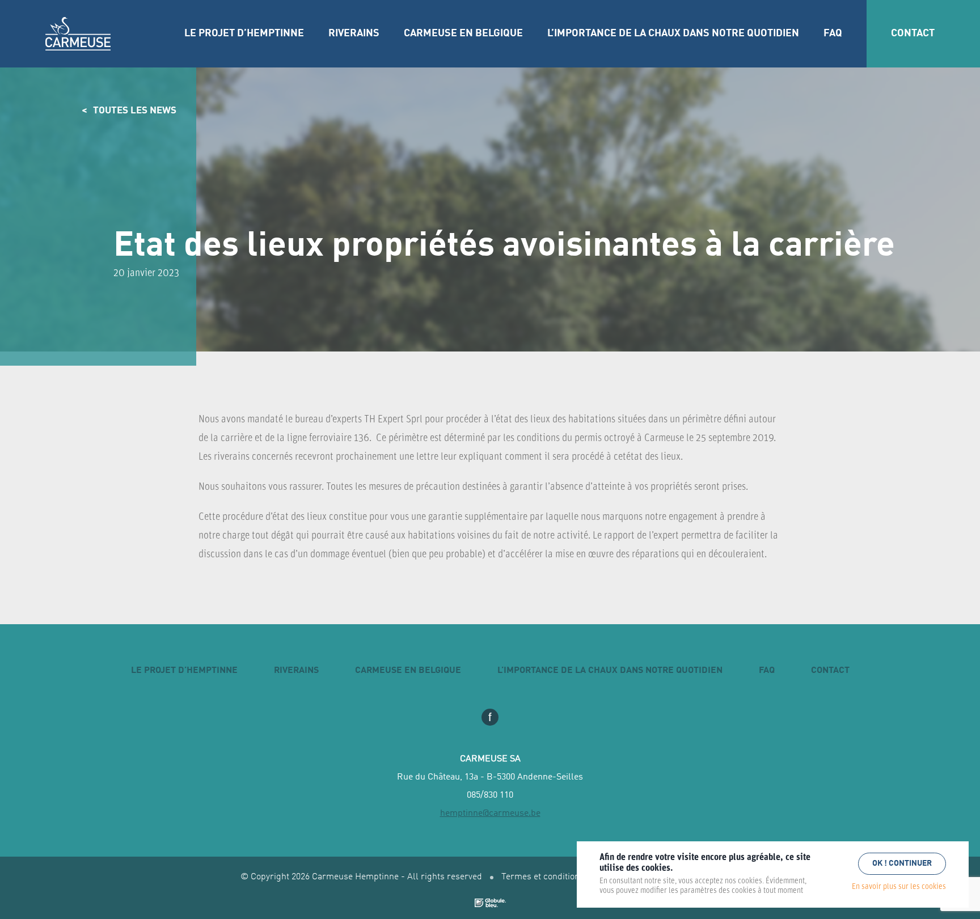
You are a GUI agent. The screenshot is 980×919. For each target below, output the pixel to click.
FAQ (832, 33)
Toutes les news (134, 111)
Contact (913, 33)
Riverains (353, 33)
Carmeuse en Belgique (463, 33)
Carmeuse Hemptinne (78, 34)
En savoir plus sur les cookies (899, 887)
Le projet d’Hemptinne (244, 33)
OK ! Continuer (902, 863)
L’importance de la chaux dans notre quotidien (673, 33)
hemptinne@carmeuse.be (490, 813)
